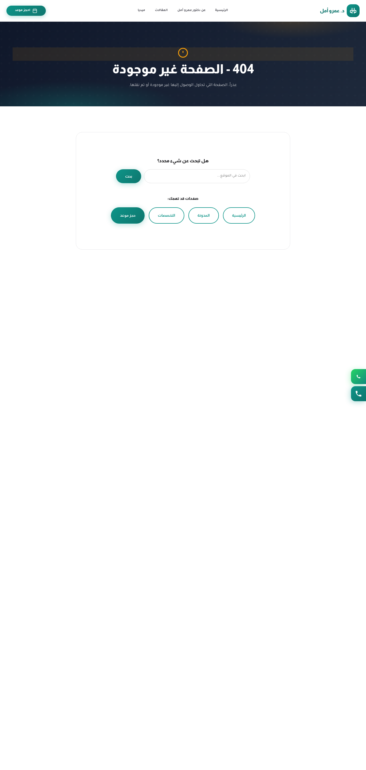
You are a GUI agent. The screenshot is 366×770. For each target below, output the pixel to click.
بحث (128, 176)
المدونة (203, 215)
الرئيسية (221, 10)
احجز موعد (22, 10)
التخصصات (166, 215)
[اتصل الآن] (358, 393)
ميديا (141, 10)
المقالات (161, 10)
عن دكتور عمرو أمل (191, 10)
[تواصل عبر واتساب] (358, 376)
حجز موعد (128, 215)
